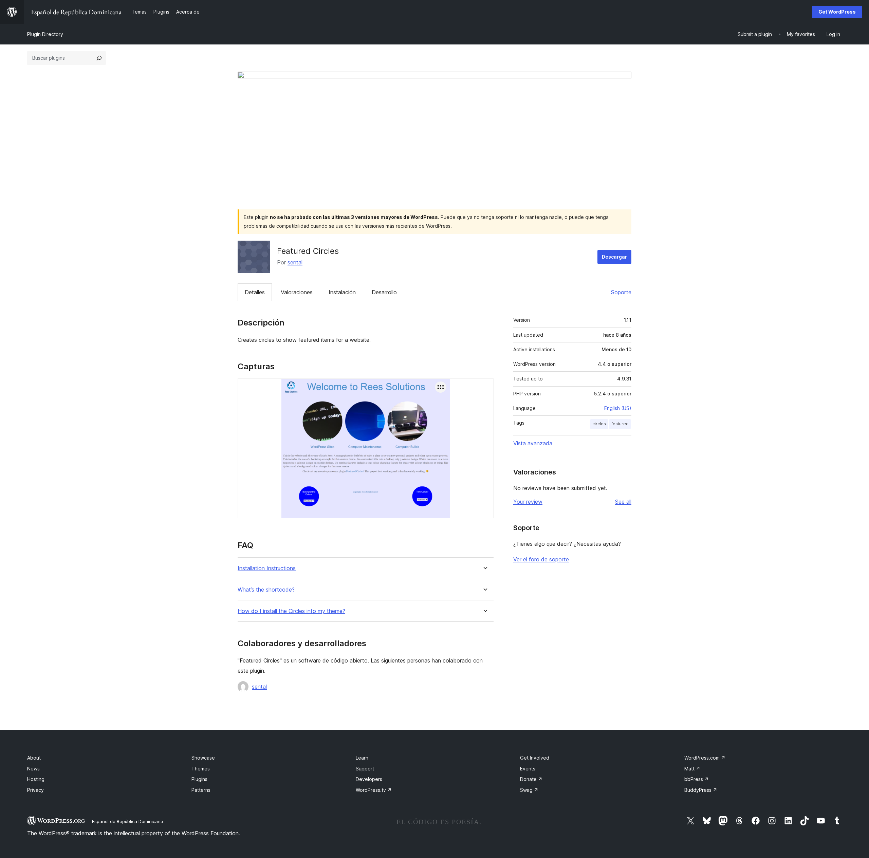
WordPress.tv (374, 790)
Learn (362, 758)
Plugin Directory (45, 34)
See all (623, 501)
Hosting (35, 779)
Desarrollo (384, 292)
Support (365, 768)
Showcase (203, 758)
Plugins (199, 779)
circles (599, 423)
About (34, 758)
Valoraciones (297, 292)
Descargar (614, 257)
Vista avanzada (532, 443)
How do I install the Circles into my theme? (291, 611)
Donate (531, 779)
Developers (369, 779)
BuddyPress (700, 790)
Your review (527, 501)
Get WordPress (837, 12)
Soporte (621, 292)
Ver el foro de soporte (541, 559)
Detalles (255, 292)
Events (527, 768)
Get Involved (534, 758)
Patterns (200, 790)
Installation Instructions (267, 568)
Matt (692, 768)
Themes (200, 768)
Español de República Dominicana (127, 821)
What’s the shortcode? (266, 589)
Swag (529, 790)
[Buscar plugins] (99, 58)
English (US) (617, 408)
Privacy (35, 790)
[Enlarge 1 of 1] (484, 387)
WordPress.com (704, 758)
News (33, 768)
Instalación (342, 292)
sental (295, 262)
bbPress (696, 779)
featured (620, 423)
